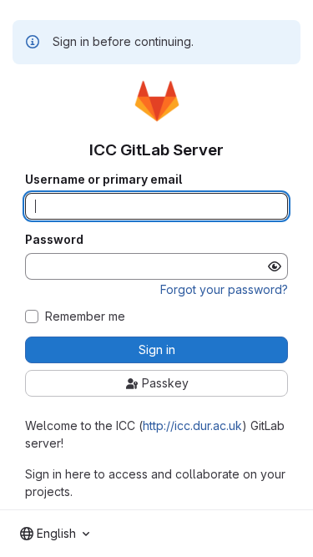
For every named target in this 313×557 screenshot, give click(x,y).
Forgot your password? (224, 289)
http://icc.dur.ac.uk (192, 425)
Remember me (85, 316)
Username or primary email (103, 179)
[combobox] (55, 534)
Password (54, 239)
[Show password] (274, 266)
